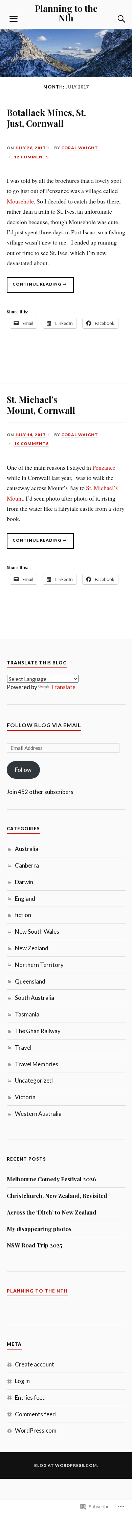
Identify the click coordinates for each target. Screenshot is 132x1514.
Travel (23, 1047)
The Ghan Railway (38, 1030)
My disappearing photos (39, 1228)
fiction (23, 914)
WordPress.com (36, 1430)
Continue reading (34, 287)
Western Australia (38, 1113)
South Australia (34, 997)
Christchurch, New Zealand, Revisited (57, 1195)
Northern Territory (39, 964)
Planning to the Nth (66, 12)
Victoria (25, 1097)
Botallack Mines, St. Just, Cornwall (46, 117)
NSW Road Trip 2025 (34, 1245)
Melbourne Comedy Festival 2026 (51, 1179)
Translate (63, 687)
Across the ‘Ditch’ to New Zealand (51, 1212)
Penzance (103, 467)
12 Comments (31, 156)
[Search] (115, 19)
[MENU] (13, 19)
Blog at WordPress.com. (66, 1465)
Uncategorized (34, 1080)
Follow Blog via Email (44, 725)
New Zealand (31, 948)
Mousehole (20, 201)
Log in (22, 1380)
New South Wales (37, 931)
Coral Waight (79, 147)
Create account (34, 1364)
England (25, 898)
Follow (23, 769)
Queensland (30, 981)
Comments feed (35, 1414)
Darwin (24, 882)
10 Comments (31, 443)
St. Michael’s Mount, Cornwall (41, 404)
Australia (26, 848)
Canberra (27, 865)
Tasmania (27, 1014)
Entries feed (30, 1397)
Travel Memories (36, 1064)
